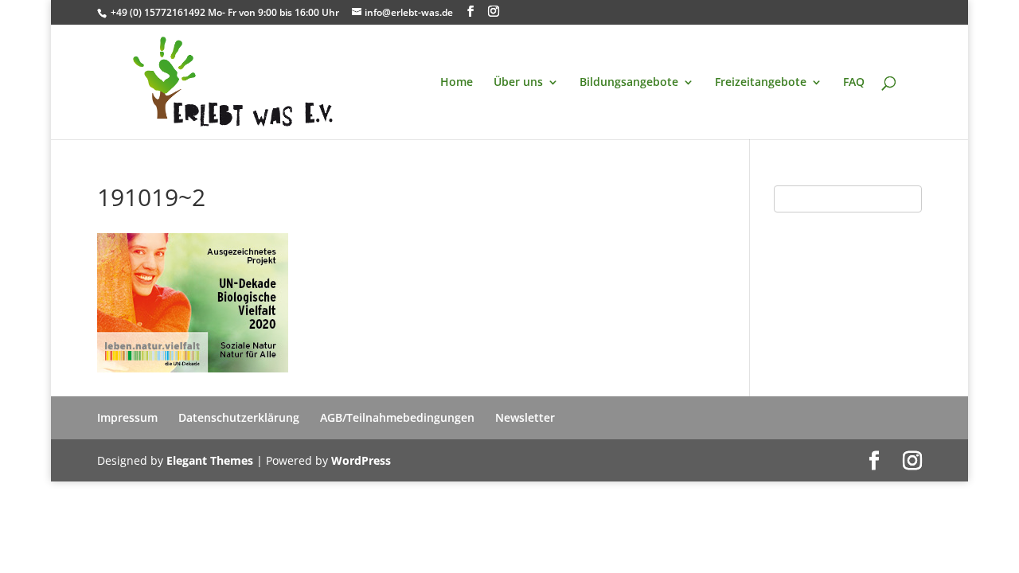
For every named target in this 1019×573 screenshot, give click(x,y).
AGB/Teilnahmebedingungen (397, 417)
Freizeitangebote (760, 82)
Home (456, 82)
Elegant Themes (209, 460)
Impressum (127, 417)
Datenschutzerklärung (238, 417)
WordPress (361, 460)
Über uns (518, 82)
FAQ (854, 82)
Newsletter (525, 417)
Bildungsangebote (629, 82)
